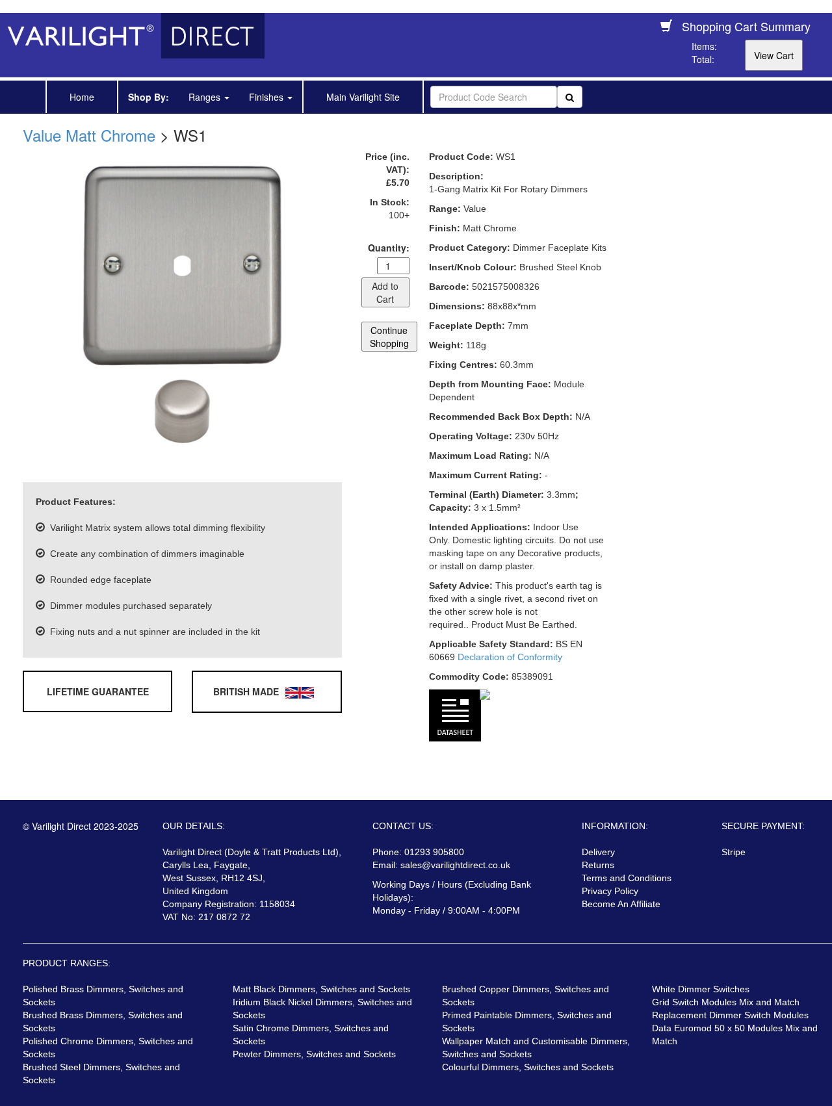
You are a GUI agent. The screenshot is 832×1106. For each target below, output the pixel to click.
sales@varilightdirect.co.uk (455, 865)
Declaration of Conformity (510, 657)
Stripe (734, 852)
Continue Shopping (389, 337)
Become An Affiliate (621, 904)
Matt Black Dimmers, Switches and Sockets (321, 989)
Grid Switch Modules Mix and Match (726, 1002)
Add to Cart (385, 292)
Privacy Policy (610, 891)
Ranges (205, 96)
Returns (598, 865)
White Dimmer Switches (700, 989)
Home (82, 96)
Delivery (598, 852)
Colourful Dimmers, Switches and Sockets (528, 1067)
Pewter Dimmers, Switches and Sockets (314, 1054)
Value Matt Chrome (89, 134)
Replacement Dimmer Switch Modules (730, 1015)
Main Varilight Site (363, 96)
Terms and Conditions (626, 878)
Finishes (267, 96)
